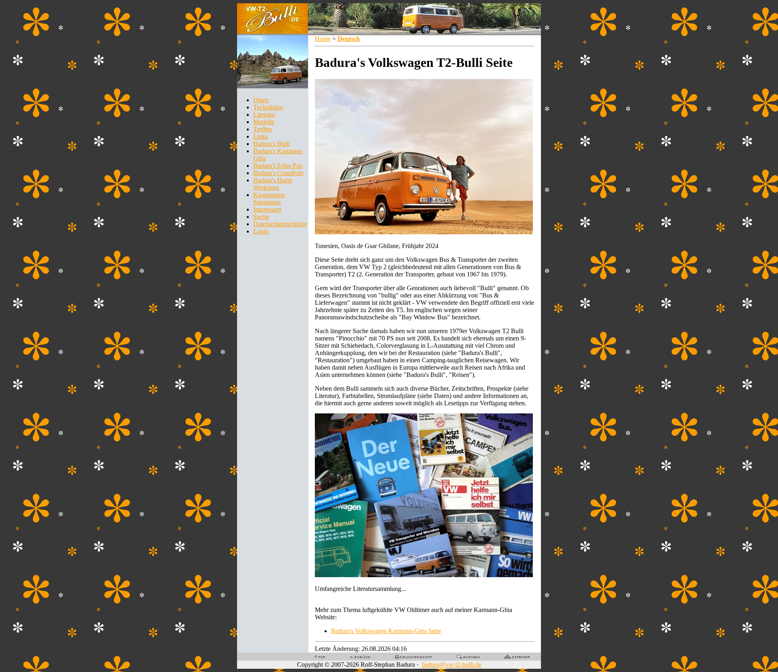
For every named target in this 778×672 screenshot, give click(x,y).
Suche (261, 216)
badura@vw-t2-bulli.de (451, 664)
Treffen (262, 129)
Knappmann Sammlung (269, 198)
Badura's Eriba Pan (277, 165)
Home (323, 38)
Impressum (267, 209)
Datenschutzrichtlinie (280, 223)
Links (260, 136)
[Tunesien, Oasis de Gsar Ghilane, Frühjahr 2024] (424, 232)
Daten (261, 99)
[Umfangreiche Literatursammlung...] (424, 574)
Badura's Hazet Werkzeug (272, 184)
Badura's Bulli (271, 143)
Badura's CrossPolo (278, 172)
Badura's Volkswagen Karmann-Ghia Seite (386, 630)
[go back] (360, 656)
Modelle (263, 121)
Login (261, 231)
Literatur (264, 114)
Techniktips (268, 107)
